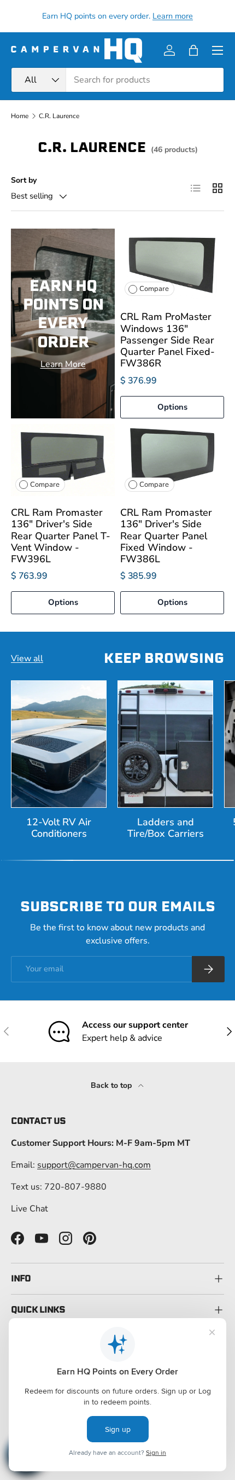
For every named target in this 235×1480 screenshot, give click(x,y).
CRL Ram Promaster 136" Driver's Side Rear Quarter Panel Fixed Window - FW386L (166, 536)
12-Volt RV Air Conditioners (58, 827)
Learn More (63, 364)
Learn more (172, 15)
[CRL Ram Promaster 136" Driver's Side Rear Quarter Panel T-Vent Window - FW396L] (63, 460)
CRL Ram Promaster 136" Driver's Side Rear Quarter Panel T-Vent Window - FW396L (60, 536)
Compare (154, 289)
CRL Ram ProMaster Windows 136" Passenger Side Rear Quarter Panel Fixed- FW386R (167, 340)
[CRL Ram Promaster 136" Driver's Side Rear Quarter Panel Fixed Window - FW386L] (172, 460)
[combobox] (117, 80)
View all (27, 658)
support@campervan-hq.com (94, 1165)
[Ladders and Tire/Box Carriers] (165, 744)
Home (19, 116)
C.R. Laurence (59, 116)
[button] (193, 50)
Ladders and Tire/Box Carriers (165, 827)
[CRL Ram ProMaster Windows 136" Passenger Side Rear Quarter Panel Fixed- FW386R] (172, 265)
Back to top (112, 1085)
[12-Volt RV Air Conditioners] (58, 744)
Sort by (24, 180)
